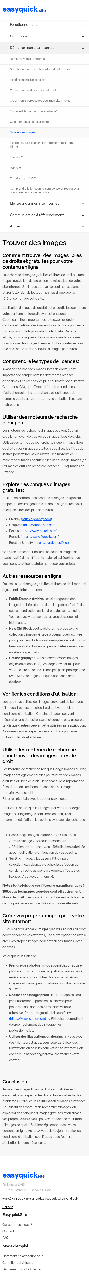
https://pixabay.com (36, 519)
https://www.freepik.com (40, 537)
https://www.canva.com (27, 1019)
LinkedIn (7, 1207)
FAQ (5, 1238)
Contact (8, 1231)
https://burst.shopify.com (53, 543)
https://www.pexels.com (38, 531)
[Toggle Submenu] (44, 25)
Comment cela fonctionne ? (22, 1256)
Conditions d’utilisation (18, 1263)
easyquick (24, 9)
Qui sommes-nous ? (17, 1225)
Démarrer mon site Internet (22, 1269)
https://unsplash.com (39, 525)
